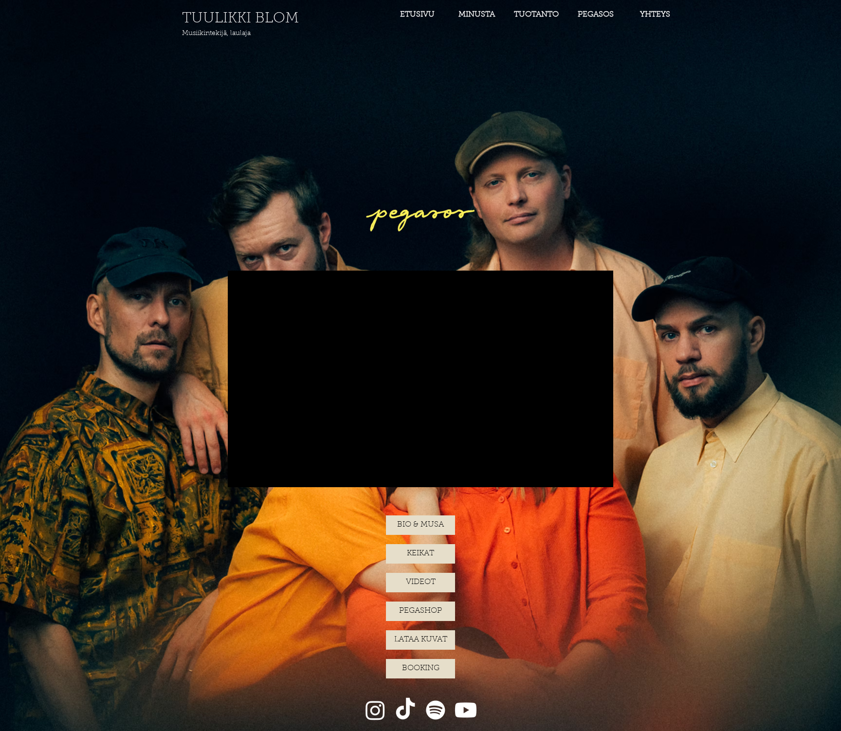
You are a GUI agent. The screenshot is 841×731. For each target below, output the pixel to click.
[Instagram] (375, 710)
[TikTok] (405, 710)
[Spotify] (435, 710)
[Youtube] (465, 710)
